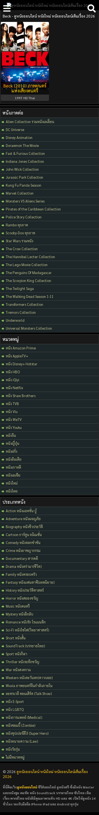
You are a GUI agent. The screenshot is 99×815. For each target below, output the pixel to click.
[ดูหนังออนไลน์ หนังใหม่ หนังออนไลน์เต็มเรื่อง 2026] (49, 5)
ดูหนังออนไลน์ (27, 787)
